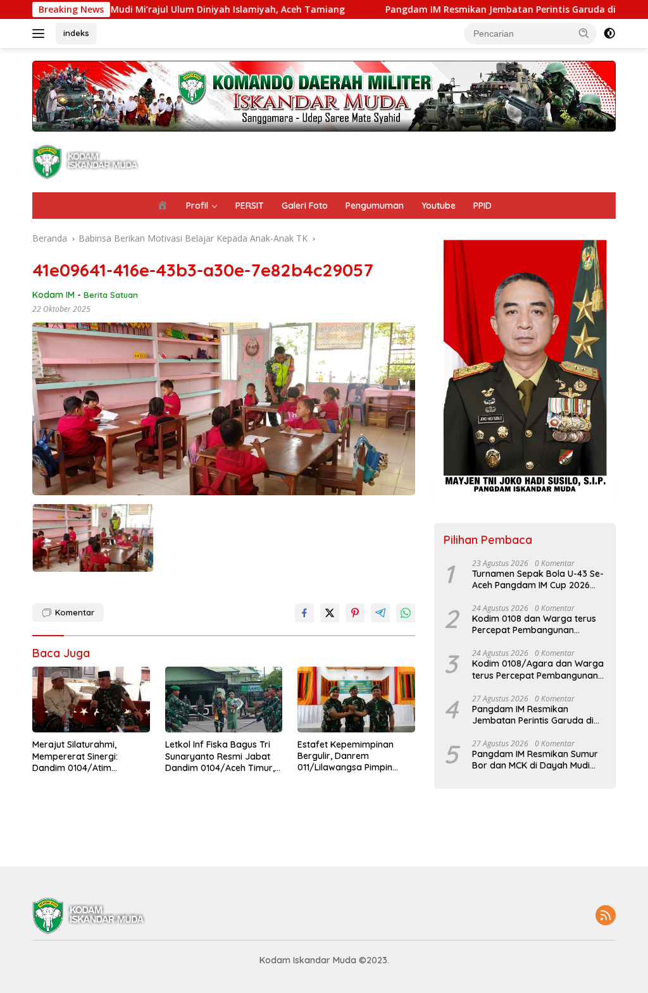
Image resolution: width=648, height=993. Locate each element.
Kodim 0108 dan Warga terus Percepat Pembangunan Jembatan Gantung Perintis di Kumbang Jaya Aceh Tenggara (538, 624)
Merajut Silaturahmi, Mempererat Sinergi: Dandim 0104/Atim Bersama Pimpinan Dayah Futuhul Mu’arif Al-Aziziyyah (89, 756)
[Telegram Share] (380, 612)
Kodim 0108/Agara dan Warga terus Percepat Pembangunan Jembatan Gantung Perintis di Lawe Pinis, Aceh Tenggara (538, 669)
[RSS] (605, 916)
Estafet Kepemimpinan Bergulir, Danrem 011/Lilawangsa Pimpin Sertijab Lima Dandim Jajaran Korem (345, 756)
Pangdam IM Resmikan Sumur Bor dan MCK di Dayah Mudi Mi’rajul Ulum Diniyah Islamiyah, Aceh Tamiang (537, 759)
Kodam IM (53, 294)
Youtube (438, 205)
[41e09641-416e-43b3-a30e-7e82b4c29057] (93, 538)
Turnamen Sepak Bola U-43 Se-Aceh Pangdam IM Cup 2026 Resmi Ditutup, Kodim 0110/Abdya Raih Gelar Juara (538, 579)
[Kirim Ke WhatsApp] (405, 612)
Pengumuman (375, 205)
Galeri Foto (305, 205)
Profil (197, 205)
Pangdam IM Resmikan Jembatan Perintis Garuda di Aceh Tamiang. (486, 9)
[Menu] (40, 33)
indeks (76, 33)
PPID (482, 205)
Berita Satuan (111, 295)
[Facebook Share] (304, 612)
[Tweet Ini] (329, 612)
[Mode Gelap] (609, 33)
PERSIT (249, 205)
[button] (584, 33)
